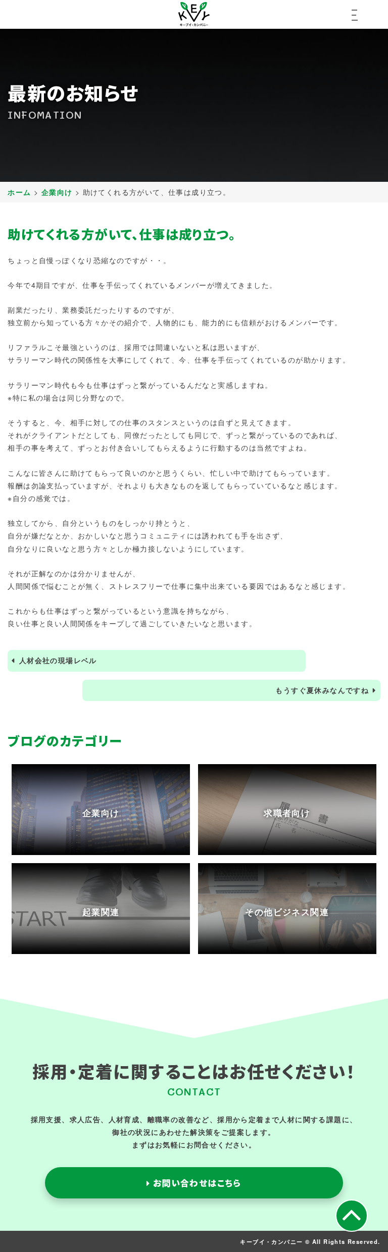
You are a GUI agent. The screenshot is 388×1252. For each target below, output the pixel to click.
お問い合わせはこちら (195, 1183)
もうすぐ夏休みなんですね (322, 690)
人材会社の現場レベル (58, 660)
